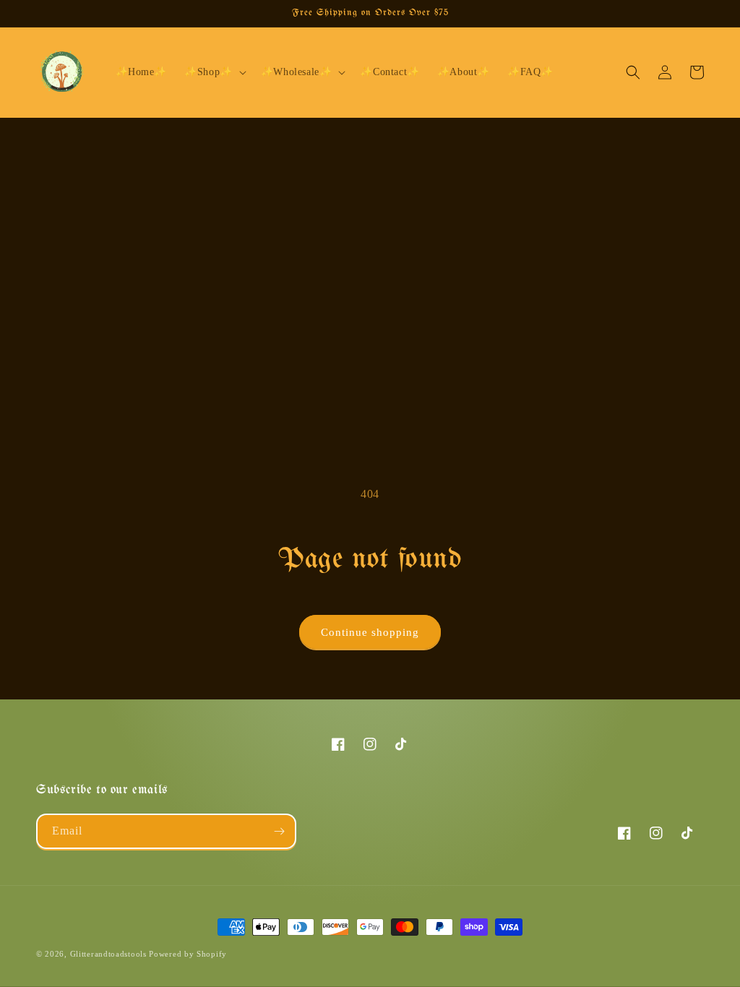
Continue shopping (370, 632)
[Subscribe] (279, 831)
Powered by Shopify (188, 953)
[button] (214, 72)
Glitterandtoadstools (108, 953)
